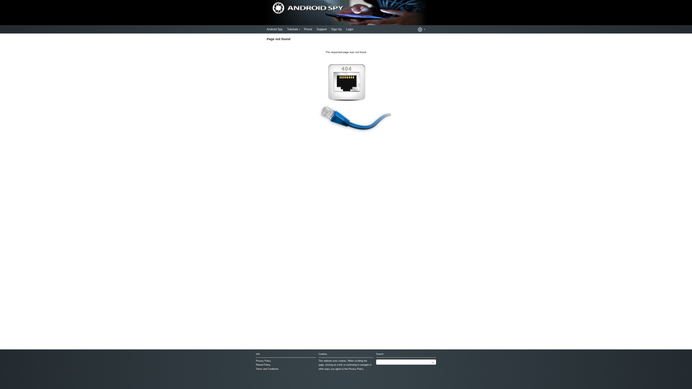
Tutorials (292, 29)
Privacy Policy (263, 360)
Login (349, 29)
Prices (308, 29)
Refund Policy (263, 364)
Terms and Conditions (267, 369)
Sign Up (336, 29)
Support (322, 29)
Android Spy (275, 29)
